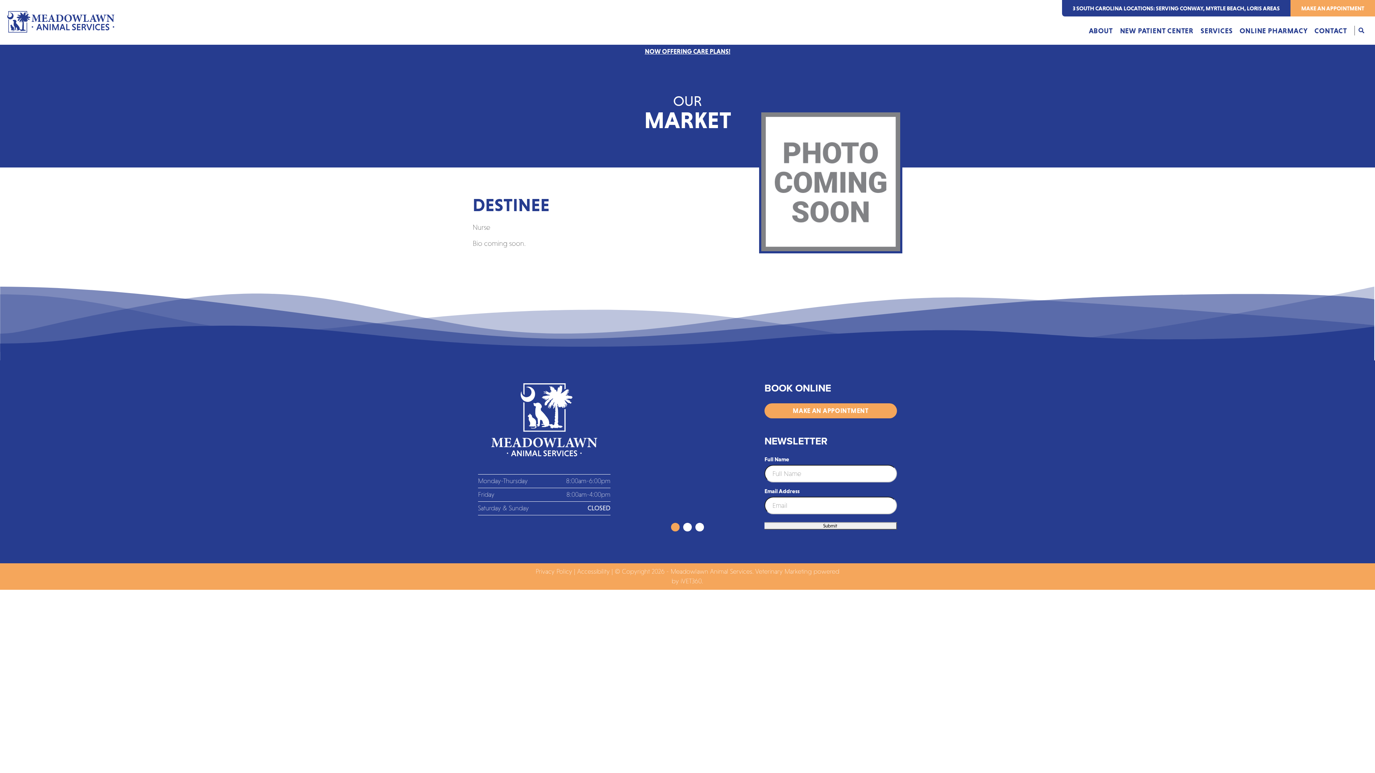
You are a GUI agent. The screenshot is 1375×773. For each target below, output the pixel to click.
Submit (830, 526)
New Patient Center (1156, 31)
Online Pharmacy (1273, 31)
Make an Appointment (1332, 8)
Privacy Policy (554, 571)
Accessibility (593, 571)
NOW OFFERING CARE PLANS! (687, 51)
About (1101, 31)
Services (1216, 31)
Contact (1330, 31)
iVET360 (691, 581)
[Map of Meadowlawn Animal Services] (687, 453)
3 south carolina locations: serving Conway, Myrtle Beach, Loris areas (1176, 8)
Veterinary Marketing (783, 571)
